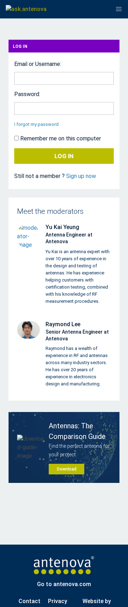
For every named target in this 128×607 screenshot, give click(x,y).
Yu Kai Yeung (62, 227)
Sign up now (81, 176)
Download (66, 469)
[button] (119, 9)
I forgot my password (36, 124)
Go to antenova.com (64, 584)
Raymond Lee (63, 324)
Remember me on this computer (60, 138)
